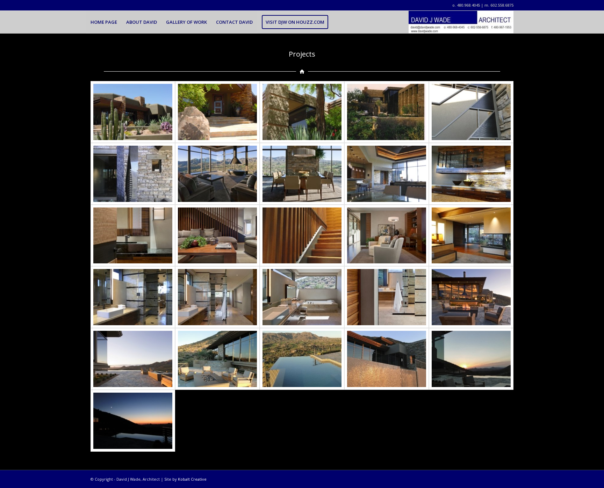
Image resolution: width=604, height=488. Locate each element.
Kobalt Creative (192, 479)
